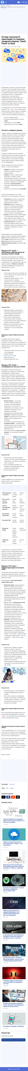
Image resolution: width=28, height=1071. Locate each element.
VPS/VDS (23, 635)
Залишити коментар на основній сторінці (13, 1040)
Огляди (12, 788)
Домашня (2, 5)
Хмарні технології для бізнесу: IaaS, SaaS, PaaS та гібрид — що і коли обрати (13, 843)
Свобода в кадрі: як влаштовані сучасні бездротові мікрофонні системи (12, 982)
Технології (8, 5)
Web (7, 788)
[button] (3, 797)
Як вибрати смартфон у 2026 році (13, 1026)
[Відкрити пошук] (26, 2)
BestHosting (15, 717)
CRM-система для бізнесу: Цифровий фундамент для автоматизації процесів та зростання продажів (11, 913)
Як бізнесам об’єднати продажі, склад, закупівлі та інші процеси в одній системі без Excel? (13, 1005)
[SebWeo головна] (2, 2)
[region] (14, 74)
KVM (11, 633)
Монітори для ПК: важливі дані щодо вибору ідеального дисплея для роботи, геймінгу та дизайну (13, 866)
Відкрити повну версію (14, 1069)
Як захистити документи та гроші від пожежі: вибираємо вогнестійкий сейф (13, 889)
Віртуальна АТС (8, 355)
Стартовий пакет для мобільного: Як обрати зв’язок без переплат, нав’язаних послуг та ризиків (13, 936)
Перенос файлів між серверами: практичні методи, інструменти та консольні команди (13, 820)
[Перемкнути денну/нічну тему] (23, 2)
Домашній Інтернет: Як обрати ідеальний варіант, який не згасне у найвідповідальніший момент (13, 959)
